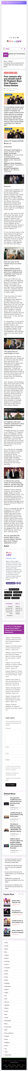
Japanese (7, 1005)
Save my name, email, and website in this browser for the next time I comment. (13, 768)
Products (7, 1036)
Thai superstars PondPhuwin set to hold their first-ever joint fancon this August (15, 801)
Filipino (6, 992)
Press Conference (9, 1033)
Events (18, 905)
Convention (7, 967)
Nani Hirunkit (17, 595)
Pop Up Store (8, 1027)
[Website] (17, 583)
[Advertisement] (14, 21)
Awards (6, 946)
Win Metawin (15, 598)
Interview (7, 1002)
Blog (6, 952)
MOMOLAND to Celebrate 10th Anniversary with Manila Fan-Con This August (13, 2)
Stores (6, 1045)
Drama (6, 73)
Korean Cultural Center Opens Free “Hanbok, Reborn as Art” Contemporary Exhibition (14, 873)
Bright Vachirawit (14, 589)
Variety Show (8, 1055)
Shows (11, 73)
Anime (6, 942)
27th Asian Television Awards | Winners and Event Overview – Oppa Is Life (13, 647)
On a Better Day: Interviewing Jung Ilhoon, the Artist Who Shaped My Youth (13, 867)
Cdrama (6, 955)
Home (5, 1065)
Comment (8, 728)
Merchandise (8, 1020)
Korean (6, 1011)
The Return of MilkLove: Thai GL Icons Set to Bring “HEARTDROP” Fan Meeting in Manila (15, 827)
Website (7, 759)
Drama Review (18, 592)
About (9, 1065)
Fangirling (7, 983)
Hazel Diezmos (14, 819)
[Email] (20, 583)
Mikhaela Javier (8, 88)
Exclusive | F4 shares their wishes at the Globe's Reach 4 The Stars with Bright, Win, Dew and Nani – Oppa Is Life (13, 656)
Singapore (7, 1042)
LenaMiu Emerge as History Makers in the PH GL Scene (16, 814)
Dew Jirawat (8, 592)
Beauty (6, 949)
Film (6, 995)
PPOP (6, 1030)
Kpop (17, 934)
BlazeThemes (14, 1062)
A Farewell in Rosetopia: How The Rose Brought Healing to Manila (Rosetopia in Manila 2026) (13, 860)
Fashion (7, 989)
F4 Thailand (8, 595)
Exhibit (6, 980)
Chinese (7, 958)
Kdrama (6, 1008)
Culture (6, 970)
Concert (14, 905)
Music (6, 1023)
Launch (6, 1017)
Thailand (7, 598)
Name (7, 747)
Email (7, 753)
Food (6, 999)
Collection (7, 961)
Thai (16, 73)
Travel (6, 1052)
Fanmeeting (19, 914)
